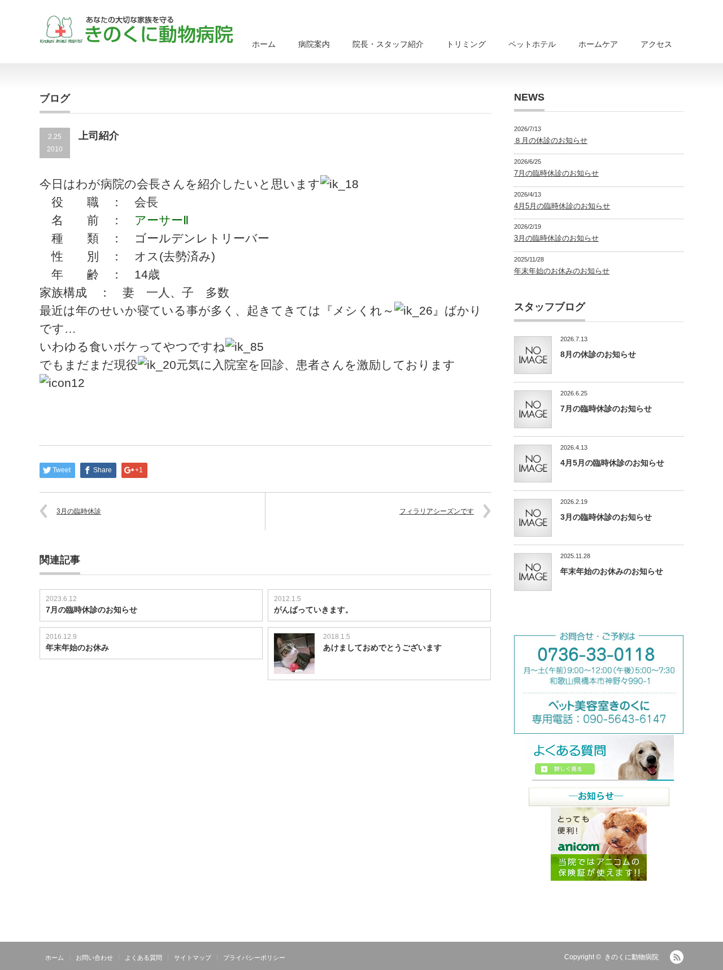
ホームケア (598, 44)
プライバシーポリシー (254, 957)
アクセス (656, 44)
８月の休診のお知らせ (550, 140)
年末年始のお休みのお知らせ (561, 271)
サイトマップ (192, 957)
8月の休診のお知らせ (598, 354)
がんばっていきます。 (313, 609)
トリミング (466, 44)
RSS (676, 957)
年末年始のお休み (77, 647)
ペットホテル (532, 44)
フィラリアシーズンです (436, 511)
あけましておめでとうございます (382, 647)
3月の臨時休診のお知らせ (556, 238)
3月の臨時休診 (78, 511)
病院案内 (314, 44)
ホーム (264, 44)
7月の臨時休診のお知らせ (91, 609)
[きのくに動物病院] (136, 29)
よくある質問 (143, 957)
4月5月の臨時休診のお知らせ (562, 206)
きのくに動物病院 (631, 957)
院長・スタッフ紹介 (388, 44)
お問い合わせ (94, 957)
